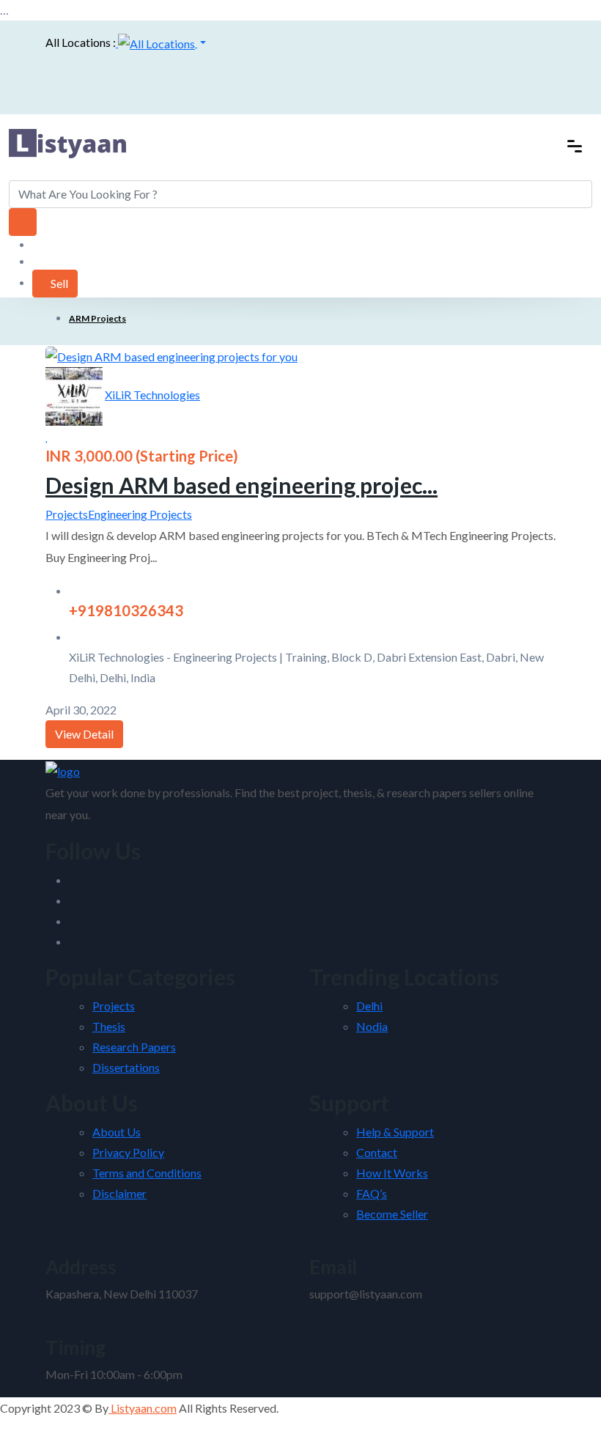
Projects (66, 514)
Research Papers (134, 1047)
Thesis (108, 1026)
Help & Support (395, 1132)
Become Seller (392, 1214)
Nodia (372, 1026)
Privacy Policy (128, 1152)
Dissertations (126, 1067)
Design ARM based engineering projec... (241, 485)
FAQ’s (371, 1193)
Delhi (369, 1006)
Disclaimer (119, 1193)
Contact (376, 1152)
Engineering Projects (140, 514)
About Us (116, 1132)
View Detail (84, 734)
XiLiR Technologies (152, 395)
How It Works (392, 1173)
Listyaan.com (142, 1408)
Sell (59, 283)
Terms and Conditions (147, 1173)
